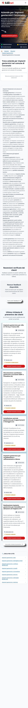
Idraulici (13, 51)
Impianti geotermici (7, 53)
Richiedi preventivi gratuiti (9, 35)
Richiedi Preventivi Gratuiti (14, 366)
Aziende (6, 51)
